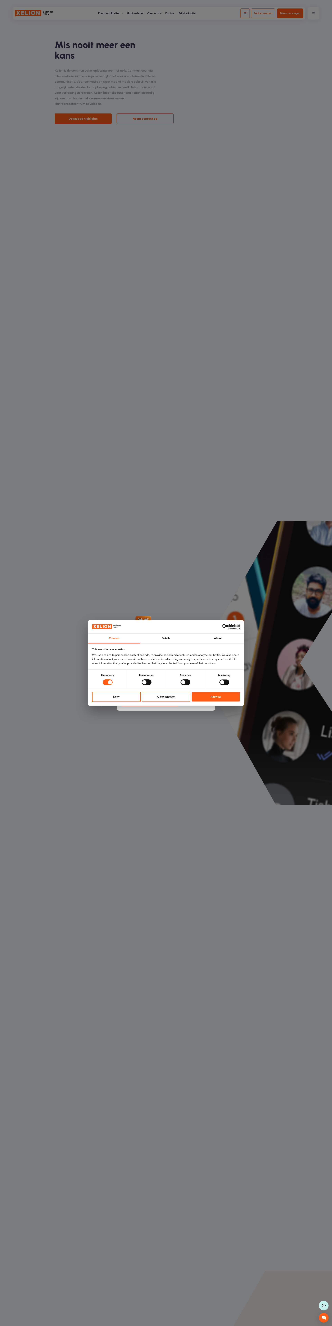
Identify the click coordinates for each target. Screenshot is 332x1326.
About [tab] (218, 638)
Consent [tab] (114, 638)
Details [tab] (166, 638)
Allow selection (166, 696)
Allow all (216, 696)
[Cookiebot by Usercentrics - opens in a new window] (225, 626)
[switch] (146, 682)
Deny (116, 696)
